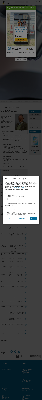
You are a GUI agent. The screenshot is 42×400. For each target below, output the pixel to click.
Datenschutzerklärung (17, 187)
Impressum (24, 187)
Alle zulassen (33, 218)
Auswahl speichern (21, 218)
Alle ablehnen (8, 218)
